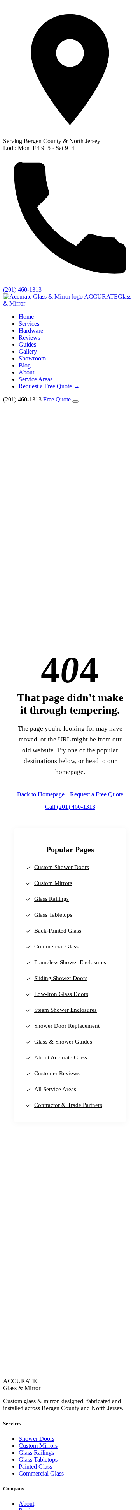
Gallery (28, 351)
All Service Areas (55, 1089)
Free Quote (57, 399)
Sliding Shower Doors (61, 978)
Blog (25, 365)
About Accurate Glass (60, 1057)
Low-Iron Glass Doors (61, 994)
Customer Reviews (57, 1073)
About (26, 372)
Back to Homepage (41, 794)
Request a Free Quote (96, 794)
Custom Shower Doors (61, 867)
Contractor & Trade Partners (68, 1105)
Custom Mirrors (53, 883)
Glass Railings (51, 899)
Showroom (32, 358)
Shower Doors (36, 1438)
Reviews (29, 337)
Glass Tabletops (53, 915)
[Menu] (75, 401)
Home (26, 316)
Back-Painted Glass (57, 931)
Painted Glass (35, 1466)
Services (29, 323)
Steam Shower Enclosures (65, 1010)
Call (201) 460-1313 (70, 806)
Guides (27, 344)
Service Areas (35, 379)
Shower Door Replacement (67, 1026)
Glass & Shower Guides (63, 1042)
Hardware (31, 330)
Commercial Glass (56, 946)
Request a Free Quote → (49, 386)
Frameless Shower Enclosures (70, 962)
